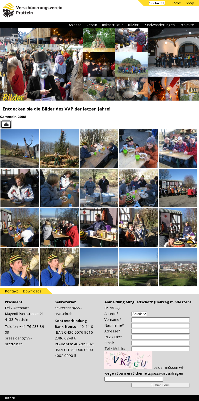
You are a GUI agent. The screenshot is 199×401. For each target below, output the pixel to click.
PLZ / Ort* (113, 336)
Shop (190, 2)
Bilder (133, 24)
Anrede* (111, 313)
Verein (91, 24)
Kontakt (11, 291)
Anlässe (75, 24)
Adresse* (112, 331)
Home (176, 2)
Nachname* (114, 325)
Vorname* (112, 319)
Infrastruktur (112, 24)
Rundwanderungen (159, 24)
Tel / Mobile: (114, 348)
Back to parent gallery (99, 124)
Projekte (187, 24)
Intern (10, 397)
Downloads (32, 291)
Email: (109, 342)
